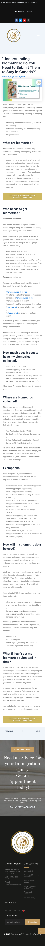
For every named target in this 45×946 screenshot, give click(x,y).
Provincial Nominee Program (31, 876)
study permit (12, 313)
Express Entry (29, 871)
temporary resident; (24, 298)
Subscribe (32, 922)
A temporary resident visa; (16, 292)
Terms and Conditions (28, 893)
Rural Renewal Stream (29, 881)
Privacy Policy (29, 898)
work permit (12, 307)
